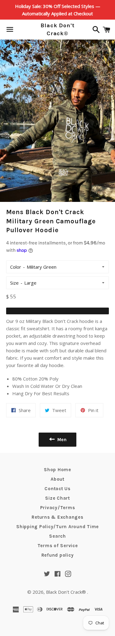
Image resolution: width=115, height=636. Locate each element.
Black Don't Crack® (57, 29)
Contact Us (57, 488)
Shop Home (57, 469)
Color (15, 267)
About (57, 479)
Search (57, 536)
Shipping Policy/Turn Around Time (57, 526)
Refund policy (57, 555)
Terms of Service (57, 545)
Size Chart (57, 498)
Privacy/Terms (57, 507)
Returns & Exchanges (57, 517)
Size (14, 283)
